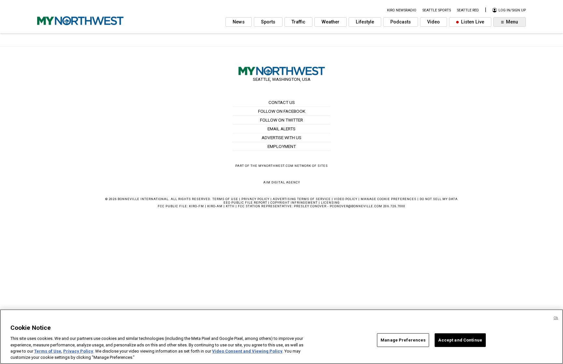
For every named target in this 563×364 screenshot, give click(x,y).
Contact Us (281, 102)
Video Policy (345, 199)
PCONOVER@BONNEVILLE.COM (356, 206)
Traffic (298, 22)
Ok (556, 318)
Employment (281, 146)
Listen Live (472, 22)
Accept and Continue (460, 340)
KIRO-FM (196, 206)
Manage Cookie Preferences (388, 199)
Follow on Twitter (281, 120)
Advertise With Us (281, 137)
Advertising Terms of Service (302, 199)
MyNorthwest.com (276, 165)
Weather (330, 22)
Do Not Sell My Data (439, 199)
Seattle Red (468, 10)
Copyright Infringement (294, 202)
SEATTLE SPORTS (436, 10)
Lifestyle (365, 22)
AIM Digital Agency (281, 182)
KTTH (230, 206)
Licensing (330, 202)
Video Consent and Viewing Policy (247, 351)
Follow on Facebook (281, 111)
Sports (268, 22)
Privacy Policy (255, 199)
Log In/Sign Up (512, 10)
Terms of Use (225, 199)
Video (433, 22)
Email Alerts (281, 128)
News (239, 22)
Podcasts (400, 22)
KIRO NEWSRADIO (401, 10)
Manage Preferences (403, 340)
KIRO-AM (215, 206)
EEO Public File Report (245, 202)
